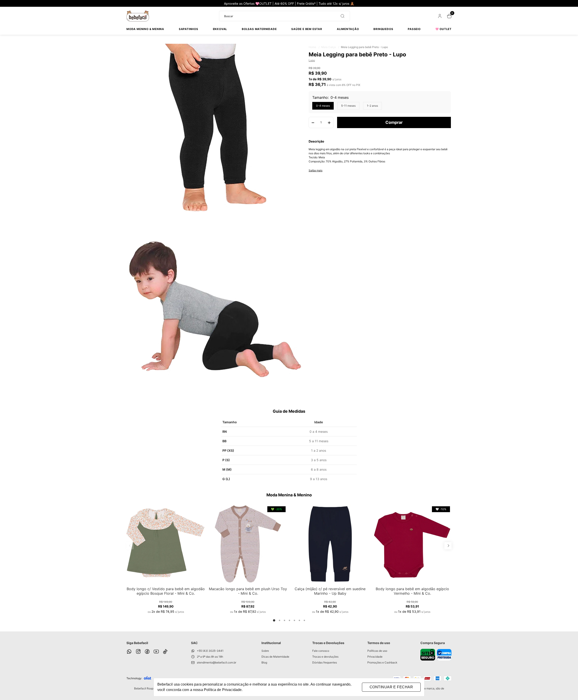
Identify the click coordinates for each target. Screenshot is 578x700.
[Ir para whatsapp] (129, 651)
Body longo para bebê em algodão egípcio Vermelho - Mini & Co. (412, 591)
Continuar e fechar (391, 687)
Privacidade (374, 656)
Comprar (394, 122)
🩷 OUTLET (443, 29)
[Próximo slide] (448, 545)
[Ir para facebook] (147, 651)
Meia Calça (330, 47)
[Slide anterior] (130, 545)
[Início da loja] (137, 16)
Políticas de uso (377, 650)
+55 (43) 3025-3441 (210, 650)
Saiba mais (315, 170)
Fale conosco (320, 650)
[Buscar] (341, 16)
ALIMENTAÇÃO (348, 29)
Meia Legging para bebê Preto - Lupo (364, 47)
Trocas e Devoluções (328, 643)
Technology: (134, 678)
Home (314, 47)
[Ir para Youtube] (156, 651)
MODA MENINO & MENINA (145, 29)
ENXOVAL (220, 29)
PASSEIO (414, 29)
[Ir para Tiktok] (165, 651)
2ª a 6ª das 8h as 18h (210, 656)
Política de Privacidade (223, 690)
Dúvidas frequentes (324, 662)
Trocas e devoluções (325, 656)
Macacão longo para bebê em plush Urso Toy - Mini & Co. (248, 591)
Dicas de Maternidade (275, 656)
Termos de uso (378, 643)
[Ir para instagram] (138, 651)
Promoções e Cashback (382, 662)
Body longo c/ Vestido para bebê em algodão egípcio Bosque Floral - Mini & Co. (166, 591)
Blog (264, 662)
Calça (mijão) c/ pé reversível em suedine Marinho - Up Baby (330, 591)
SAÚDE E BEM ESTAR (306, 29)
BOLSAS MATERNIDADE (259, 29)
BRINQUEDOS (383, 29)
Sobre (265, 650)
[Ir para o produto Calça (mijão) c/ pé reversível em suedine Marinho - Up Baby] (330, 544)
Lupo (312, 60)
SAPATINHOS (188, 29)
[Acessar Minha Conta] (439, 17)
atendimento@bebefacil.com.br (216, 662)
